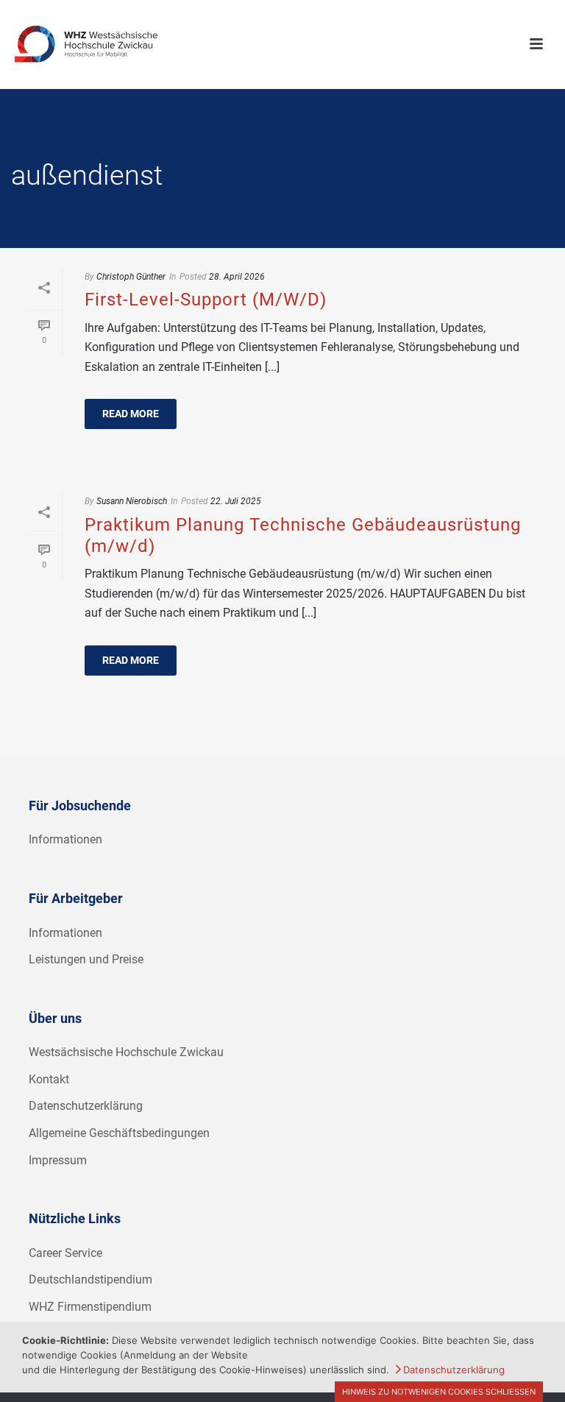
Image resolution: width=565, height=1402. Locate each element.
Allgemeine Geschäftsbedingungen (119, 1133)
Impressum (58, 1160)
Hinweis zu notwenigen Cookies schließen (439, 1392)
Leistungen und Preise (86, 959)
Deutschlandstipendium (90, 1279)
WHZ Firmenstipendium (90, 1307)
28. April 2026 (237, 277)
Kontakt (49, 1079)
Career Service (65, 1253)
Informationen (65, 839)
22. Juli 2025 (235, 501)
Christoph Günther (131, 277)
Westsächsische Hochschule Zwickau (126, 1052)
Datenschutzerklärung (86, 1106)
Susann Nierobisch (131, 501)
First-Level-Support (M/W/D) (206, 299)
